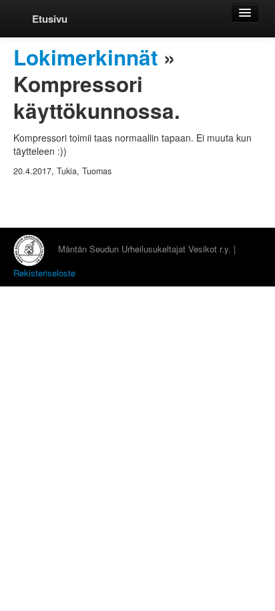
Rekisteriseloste (44, 272)
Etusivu (49, 18)
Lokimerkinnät (85, 57)
